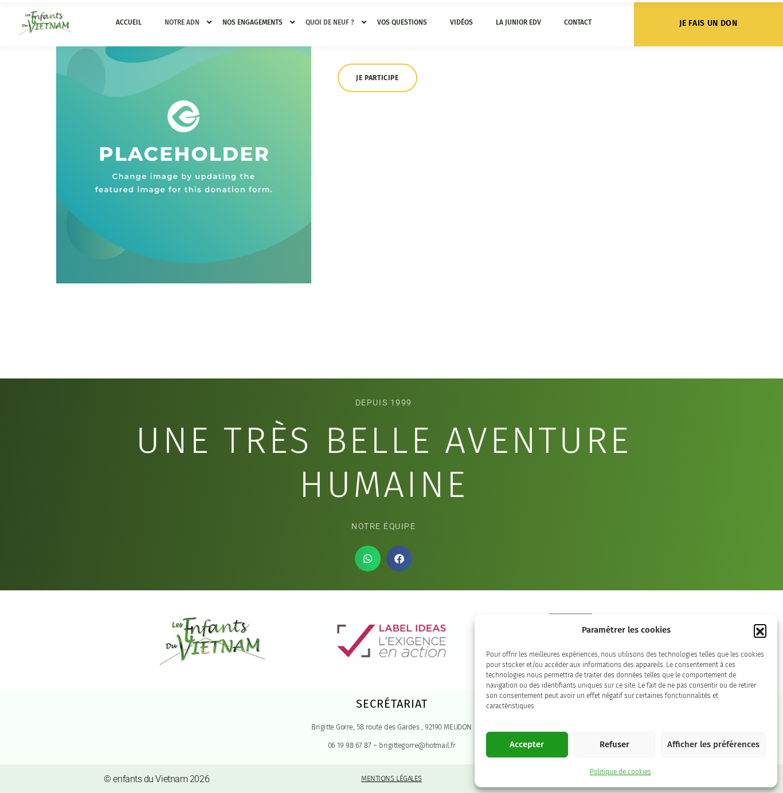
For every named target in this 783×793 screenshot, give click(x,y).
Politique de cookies (620, 772)
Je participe (377, 78)
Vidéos (461, 22)
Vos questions (402, 22)
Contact (578, 22)
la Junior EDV (518, 22)
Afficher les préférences (713, 744)
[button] (760, 630)
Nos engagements (252, 22)
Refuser (614, 744)
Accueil (129, 22)
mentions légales (391, 778)
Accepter (527, 744)
